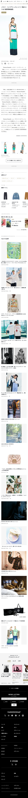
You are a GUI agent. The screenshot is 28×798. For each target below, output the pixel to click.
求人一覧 (10, 216)
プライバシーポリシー (18, 748)
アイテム (3, 776)
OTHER (22, 701)
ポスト (15, 727)
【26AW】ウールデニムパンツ (5, 204)
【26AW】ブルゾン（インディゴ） (16, 205)
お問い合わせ (16, 751)
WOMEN (14, 701)
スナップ (3, 739)
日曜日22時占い (4, 733)
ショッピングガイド (5, 785)
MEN (6, 701)
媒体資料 (3, 751)
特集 (7, 1)
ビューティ (11, 1)
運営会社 (3, 754)
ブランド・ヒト (19, 1)
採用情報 (3, 748)
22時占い (24, 1)
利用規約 (15, 745)
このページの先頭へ (15, 688)
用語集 (15, 736)
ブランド (3, 773)
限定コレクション (7, 71)
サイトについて (4, 745)
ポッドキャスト (17, 733)
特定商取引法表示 (17, 788)
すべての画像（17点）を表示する (14, 160)
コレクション (16, 724)
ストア (15, 1)
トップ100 (3, 736)
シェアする (11, 63)
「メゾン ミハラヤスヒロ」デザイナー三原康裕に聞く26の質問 (6, 675)
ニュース (4, 1)
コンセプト (16, 776)
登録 (14, 704)
